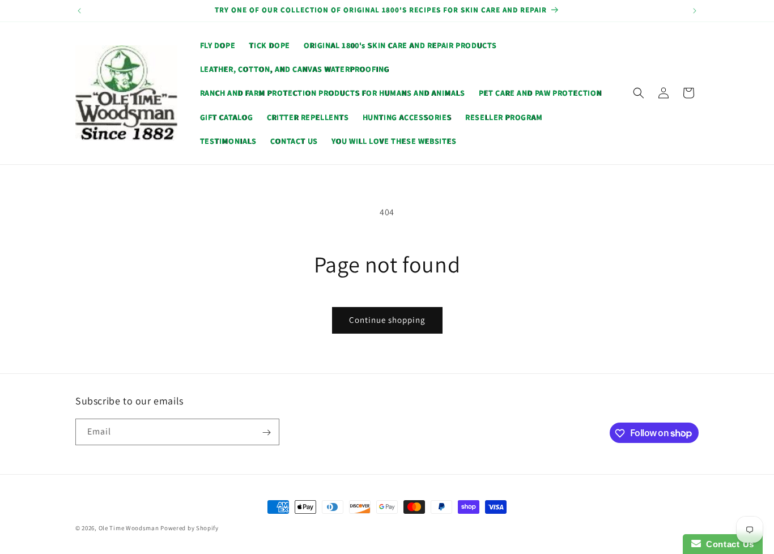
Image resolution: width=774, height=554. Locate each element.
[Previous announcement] (79, 11)
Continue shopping (387, 319)
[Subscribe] (266, 432)
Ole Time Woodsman (129, 528)
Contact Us (727, 544)
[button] (638, 92)
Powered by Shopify (189, 528)
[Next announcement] (694, 11)
